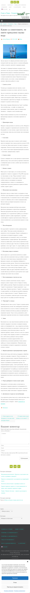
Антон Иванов (6, 39)
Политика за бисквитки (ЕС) (9, 535)
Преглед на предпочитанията (15, 587)
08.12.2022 (15, 39)
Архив (2, 508)
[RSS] (17, 2)
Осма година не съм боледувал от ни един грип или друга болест (7, 417)
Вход (24, 7)
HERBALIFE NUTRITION (20, 5)
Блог (10, 7)
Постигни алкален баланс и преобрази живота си (13, 483)
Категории (2, 515)
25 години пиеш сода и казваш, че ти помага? (22, 416)
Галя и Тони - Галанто (9, 13)
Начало (3, 5)
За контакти (17, 7)
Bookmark (5, 407)
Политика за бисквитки (8, 590)
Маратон (10, 5)
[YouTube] (12, 2)
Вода (15, 24)
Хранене (5, 24)
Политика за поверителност (19, 590)
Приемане (15, 578)
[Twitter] (15, 2)
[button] (27, 561)
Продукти (4, 7)
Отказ (15, 582)
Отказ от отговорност (7, 539)
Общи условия (19, 528)
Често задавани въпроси (8, 542)
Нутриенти (10, 24)
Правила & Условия (6, 528)
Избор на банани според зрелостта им (13, 499)
